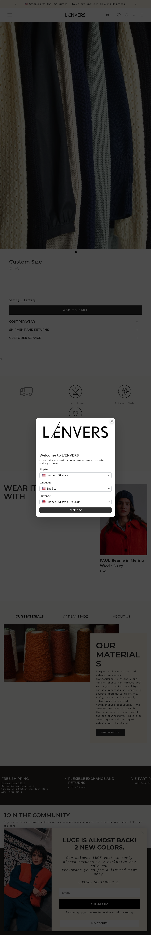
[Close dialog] (112, 421)
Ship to (43, 469)
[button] (75, 475)
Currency (44, 495)
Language (45, 482)
